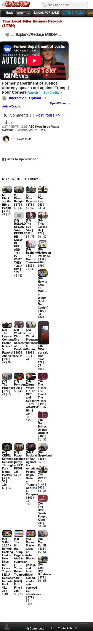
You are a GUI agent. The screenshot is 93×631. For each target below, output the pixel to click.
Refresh (33, 92)
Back (7, 12)
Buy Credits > (53, 92)
